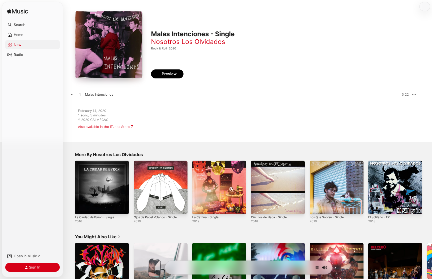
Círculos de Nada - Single (270, 163)
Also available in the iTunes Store (104, 127)
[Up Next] (317, 267)
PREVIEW (403, 94)
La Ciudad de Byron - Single (96, 163)
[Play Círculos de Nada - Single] (257, 208)
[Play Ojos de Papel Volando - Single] (140, 208)
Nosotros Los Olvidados (188, 41)
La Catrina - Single (206, 163)
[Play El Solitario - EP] (374, 208)
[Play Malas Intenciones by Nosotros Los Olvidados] (80, 94)
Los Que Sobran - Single (329, 163)
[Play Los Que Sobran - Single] (316, 208)
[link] (97, 237)
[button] (33, 24)
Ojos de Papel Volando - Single (158, 163)
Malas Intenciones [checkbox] (99, 94)
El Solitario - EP (380, 163)
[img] (17, 11)
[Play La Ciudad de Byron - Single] (81, 208)
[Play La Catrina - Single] (198, 208)
